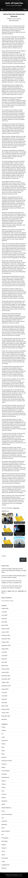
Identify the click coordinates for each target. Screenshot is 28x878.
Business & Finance (7, 760)
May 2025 (4, 659)
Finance (4, 784)
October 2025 (5, 642)
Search (4, 556)
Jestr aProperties (14, 3)
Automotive (5, 740)
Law (3, 817)
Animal (3, 727)
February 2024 (5, 709)
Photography (5, 838)
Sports (3, 854)
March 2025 (5, 665)
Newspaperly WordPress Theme (14, 876)
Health (3, 804)
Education (4, 774)
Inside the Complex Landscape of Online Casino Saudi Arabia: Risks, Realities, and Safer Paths (14, 570)
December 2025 (6, 635)
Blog (3, 747)
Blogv (3, 754)
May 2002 (4, 719)
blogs (3, 750)
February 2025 (5, 669)
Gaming (4, 797)
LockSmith (4, 821)
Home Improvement (7, 814)
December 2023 (6, 716)
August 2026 (5, 608)
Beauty (3, 744)
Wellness (4, 868)
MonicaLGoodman (14, 20)
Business (4, 757)
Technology (5, 858)
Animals (4, 730)
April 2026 (4, 622)
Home (3, 811)
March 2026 (5, 625)
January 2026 (5, 632)
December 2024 (6, 675)
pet (2, 834)
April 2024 (4, 702)
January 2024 (5, 712)
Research (4, 848)
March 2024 (5, 706)
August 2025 (5, 649)
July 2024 (4, 692)
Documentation (6, 770)
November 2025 (6, 638)
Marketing (4, 824)
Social (3, 851)
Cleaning (4, 764)
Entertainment (5, 777)
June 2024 (4, 696)
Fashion (4, 781)
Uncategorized (5, 864)
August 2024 (5, 689)
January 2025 (5, 672)
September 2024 (6, 685)
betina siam (16, 508)
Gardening (4, 801)
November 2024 (6, 679)
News (3, 828)
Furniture (4, 794)
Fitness (3, 787)
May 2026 (4, 618)
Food (3, 791)
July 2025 (4, 652)
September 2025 (6, 645)
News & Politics (6, 831)
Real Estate (4, 841)
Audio (3, 737)
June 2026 (4, 615)
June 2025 (4, 655)
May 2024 (4, 699)
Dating (3, 767)
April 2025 (4, 662)
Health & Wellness (6, 807)
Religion (4, 844)
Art (2, 733)
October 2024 (5, 682)
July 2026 (4, 612)
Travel (3, 861)
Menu (25, 9)
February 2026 (5, 628)
